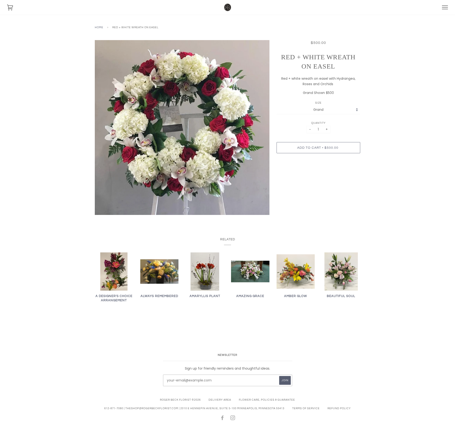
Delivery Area (220, 400)
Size (318, 103)
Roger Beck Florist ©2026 (180, 400)
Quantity (318, 123)
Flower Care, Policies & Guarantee (267, 400)
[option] (182, 127)
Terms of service (306, 408)
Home (99, 27)
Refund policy (339, 408)
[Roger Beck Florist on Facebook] (222, 419)
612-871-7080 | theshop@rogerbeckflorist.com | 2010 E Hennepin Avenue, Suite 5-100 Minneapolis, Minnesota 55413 (194, 408)
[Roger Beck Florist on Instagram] (232, 419)
